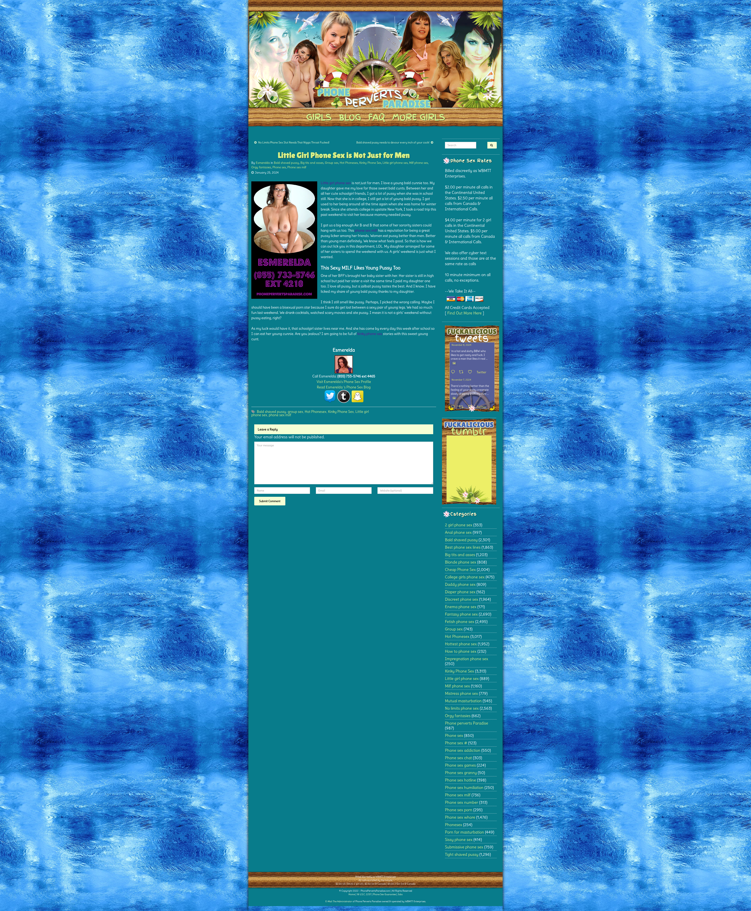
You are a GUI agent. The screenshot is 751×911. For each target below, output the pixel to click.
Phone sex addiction (462, 750)
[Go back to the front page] (375, 59)
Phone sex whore (460, 817)
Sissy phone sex (459, 839)
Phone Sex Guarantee (384, 894)
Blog (350, 117)
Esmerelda (263, 163)
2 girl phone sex (458, 524)
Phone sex (279, 167)
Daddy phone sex (460, 584)
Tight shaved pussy (461, 854)
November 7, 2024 (461, 379)
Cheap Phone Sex (460, 569)
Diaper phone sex (460, 591)
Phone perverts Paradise (466, 723)
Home (352, 894)
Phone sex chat (458, 757)
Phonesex (453, 824)
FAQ (376, 117)
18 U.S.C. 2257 (364, 894)
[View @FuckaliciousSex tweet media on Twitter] (454, 363)
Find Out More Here (464, 313)
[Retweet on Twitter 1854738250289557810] (462, 372)
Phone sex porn (458, 809)
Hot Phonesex (349, 163)
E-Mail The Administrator (338, 901)
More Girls (418, 117)
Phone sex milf (296, 167)
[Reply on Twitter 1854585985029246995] (454, 407)
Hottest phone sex (461, 643)
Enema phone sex (460, 606)
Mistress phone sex (461, 693)
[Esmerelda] (343, 363)
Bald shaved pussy (286, 163)
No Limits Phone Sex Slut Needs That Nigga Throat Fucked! (293, 142)
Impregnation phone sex (466, 658)
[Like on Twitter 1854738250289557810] (471, 372)
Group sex (331, 163)
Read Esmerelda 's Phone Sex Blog (344, 387)
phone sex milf (280, 415)
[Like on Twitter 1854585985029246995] (471, 407)
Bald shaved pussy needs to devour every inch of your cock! (392, 142)
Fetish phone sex (459, 621)
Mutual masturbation (463, 700)
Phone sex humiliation (464, 787)
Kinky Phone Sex (370, 163)
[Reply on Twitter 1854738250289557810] (454, 372)
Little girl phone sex (395, 163)
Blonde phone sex (460, 562)
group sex (295, 411)
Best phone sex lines (463, 547)
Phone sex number (461, 802)
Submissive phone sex (464, 846)
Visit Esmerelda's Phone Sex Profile (344, 381)
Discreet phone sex (461, 599)
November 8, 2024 (461, 344)
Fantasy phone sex (461, 614)
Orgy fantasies (261, 167)
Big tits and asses (311, 163)
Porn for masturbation (464, 832)
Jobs (400, 894)
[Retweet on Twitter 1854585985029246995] (462, 407)
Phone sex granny (461, 772)
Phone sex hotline (460, 780)
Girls (318, 117)
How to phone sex (460, 651)
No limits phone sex (462, 708)
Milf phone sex (418, 163)
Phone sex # (456, 742)
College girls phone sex (465, 576)
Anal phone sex (458, 532)
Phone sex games (460, 765)
